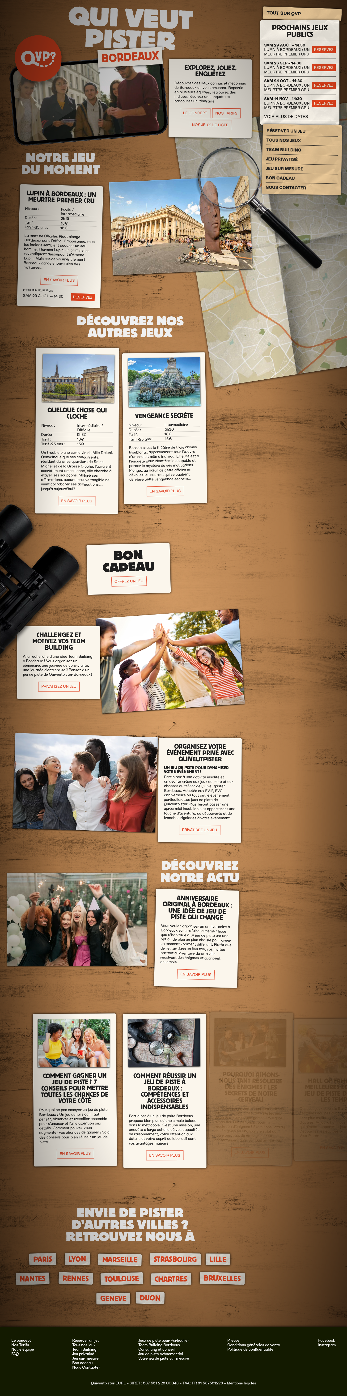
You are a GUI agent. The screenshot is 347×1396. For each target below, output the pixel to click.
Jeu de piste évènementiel (160, 1354)
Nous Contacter (285, 187)
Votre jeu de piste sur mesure (163, 1358)
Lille (218, 1259)
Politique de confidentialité (250, 1349)
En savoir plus (59, 280)
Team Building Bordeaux (159, 1345)
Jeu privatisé (281, 159)
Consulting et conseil (156, 1349)
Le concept (21, 1340)
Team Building (283, 150)
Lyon (77, 1258)
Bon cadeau (280, 178)
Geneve (113, 1298)
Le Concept (195, 113)
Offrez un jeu (129, 581)
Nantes (33, 1278)
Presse (233, 1340)
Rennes (76, 1278)
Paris (42, 1259)
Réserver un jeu (285, 131)
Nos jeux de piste (210, 125)
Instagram (327, 1345)
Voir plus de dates (286, 116)
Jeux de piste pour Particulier (163, 1340)
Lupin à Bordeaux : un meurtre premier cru (287, 49)
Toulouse (121, 1279)
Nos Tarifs (226, 113)
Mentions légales (241, 1383)
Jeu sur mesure (284, 168)
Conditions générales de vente (253, 1345)
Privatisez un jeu (58, 686)
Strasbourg (175, 1259)
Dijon (150, 1297)
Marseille (119, 1259)
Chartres (171, 1279)
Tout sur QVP (283, 13)
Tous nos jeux (283, 140)
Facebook (326, 1340)
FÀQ (15, 1354)
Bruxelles (222, 1278)
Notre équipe (22, 1349)
